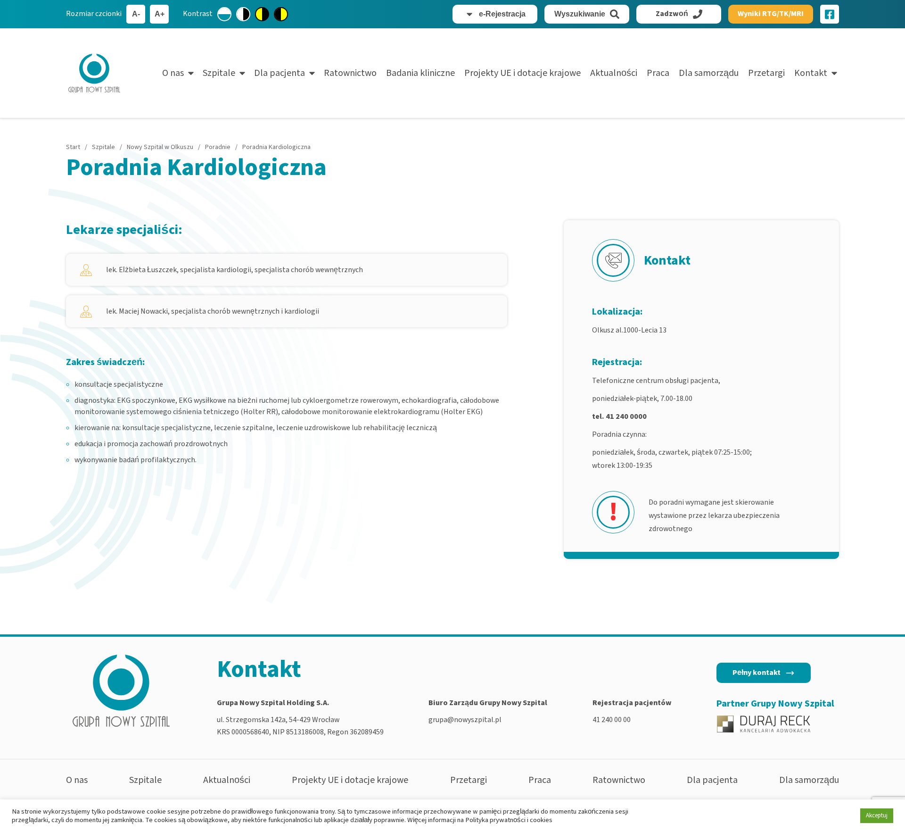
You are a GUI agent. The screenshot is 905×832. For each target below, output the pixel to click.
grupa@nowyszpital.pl (465, 720)
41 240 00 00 (611, 720)
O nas (173, 73)
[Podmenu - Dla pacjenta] (312, 73)
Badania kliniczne (420, 73)
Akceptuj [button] (877, 815)
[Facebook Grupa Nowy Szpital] (829, 14)
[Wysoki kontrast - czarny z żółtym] (281, 14)
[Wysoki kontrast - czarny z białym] (243, 14)
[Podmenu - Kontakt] (834, 73)
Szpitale (219, 73)
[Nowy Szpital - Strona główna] (94, 73)
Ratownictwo (350, 73)
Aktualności (613, 73)
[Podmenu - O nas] (191, 73)
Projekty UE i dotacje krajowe (522, 73)
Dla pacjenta (279, 73)
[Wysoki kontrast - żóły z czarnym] (262, 14)
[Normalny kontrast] (224, 14)
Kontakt (810, 73)
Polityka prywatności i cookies (508, 820)
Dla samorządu (709, 73)
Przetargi (766, 73)
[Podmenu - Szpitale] (242, 73)
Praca (658, 73)
